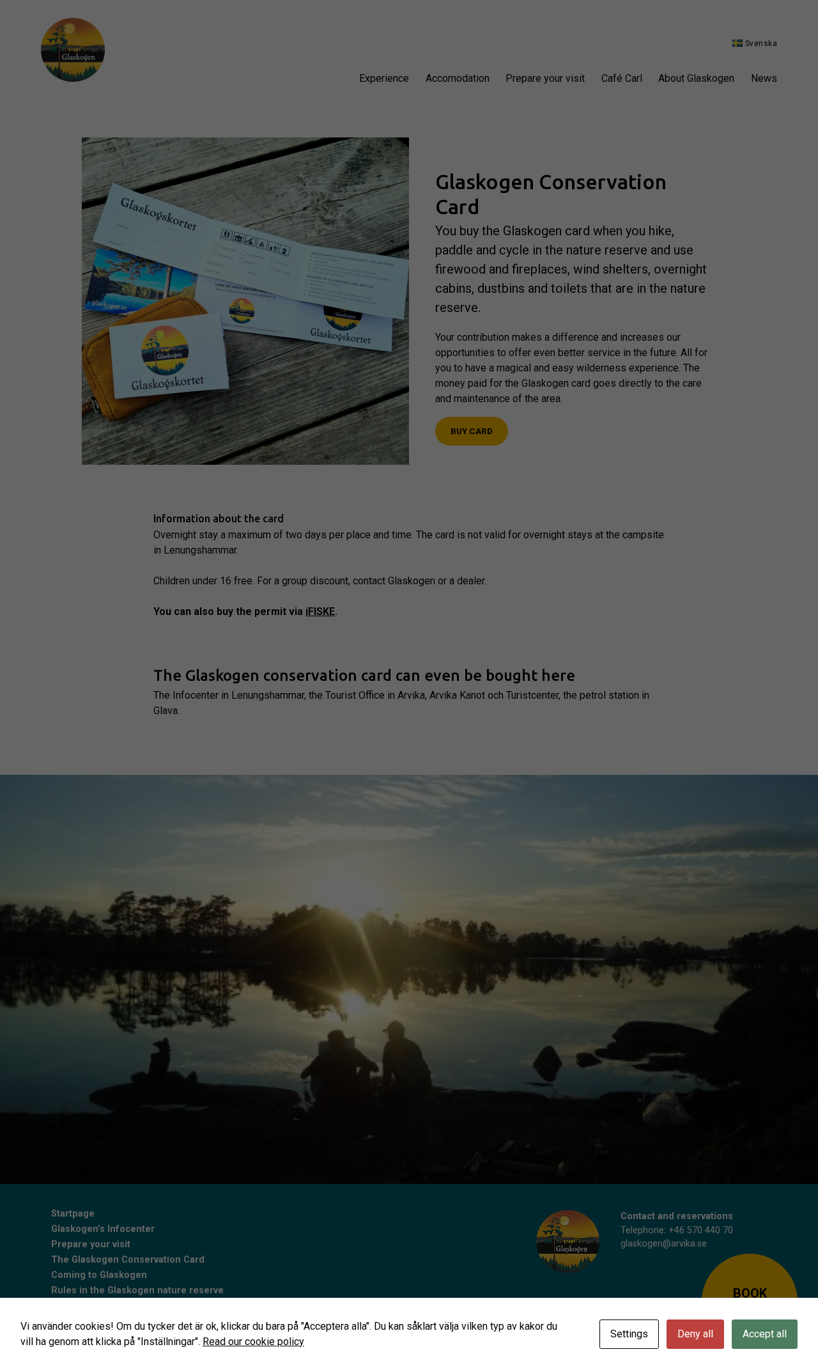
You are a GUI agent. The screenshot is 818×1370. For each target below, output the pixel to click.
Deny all (695, 1334)
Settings (629, 1334)
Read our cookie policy (253, 1341)
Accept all (765, 1334)
